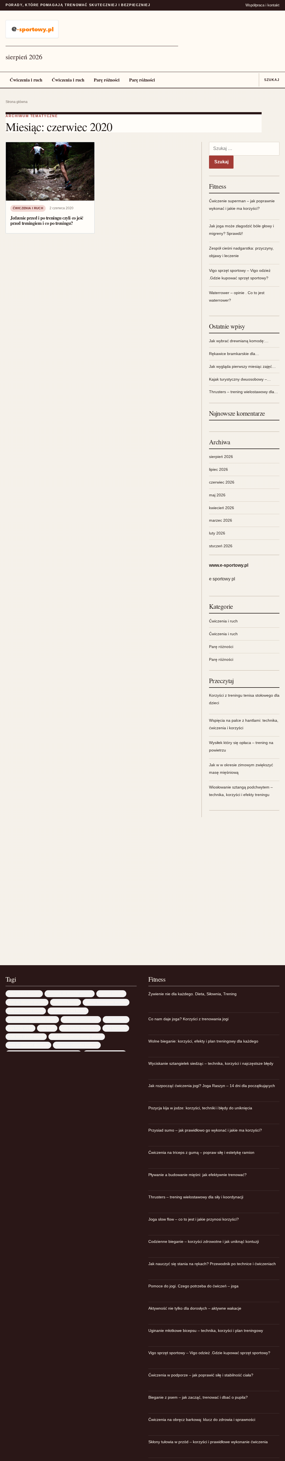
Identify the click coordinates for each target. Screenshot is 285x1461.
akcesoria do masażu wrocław (69, 993)
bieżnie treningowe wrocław (106, 1002)
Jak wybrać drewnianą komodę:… (239, 341)
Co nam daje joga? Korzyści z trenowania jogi (188, 1019)
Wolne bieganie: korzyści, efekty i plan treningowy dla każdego (203, 1041)
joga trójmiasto (116, 1028)
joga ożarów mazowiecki (80, 1028)
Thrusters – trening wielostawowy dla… (243, 392)
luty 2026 (217, 533)
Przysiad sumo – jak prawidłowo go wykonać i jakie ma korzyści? (205, 1130)
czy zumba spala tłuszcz (68, 1010)
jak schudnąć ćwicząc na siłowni (32, 1019)
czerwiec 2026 (221, 482)
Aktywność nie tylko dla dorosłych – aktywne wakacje (194, 1308)
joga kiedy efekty (20, 1028)
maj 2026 (217, 495)
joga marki (47, 1028)
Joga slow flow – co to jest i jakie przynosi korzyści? (193, 1219)
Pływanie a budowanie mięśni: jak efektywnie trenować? (197, 1174)
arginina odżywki (111, 993)
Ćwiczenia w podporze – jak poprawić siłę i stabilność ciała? (200, 1375)
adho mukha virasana (24, 993)
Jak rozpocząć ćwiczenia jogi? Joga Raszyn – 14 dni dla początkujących (211, 1085)
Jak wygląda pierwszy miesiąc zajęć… (242, 366)
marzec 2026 (220, 520)
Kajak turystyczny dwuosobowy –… (240, 379)
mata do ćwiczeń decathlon (28, 1045)
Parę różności (107, 80)
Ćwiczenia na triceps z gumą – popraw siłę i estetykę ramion (201, 1152)
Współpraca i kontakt (262, 5)
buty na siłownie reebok (26, 1010)
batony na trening (65, 1002)
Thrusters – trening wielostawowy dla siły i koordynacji (195, 1197)
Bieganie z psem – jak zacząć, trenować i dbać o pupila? (198, 1397)
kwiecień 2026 (221, 508)
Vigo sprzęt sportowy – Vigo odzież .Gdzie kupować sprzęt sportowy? (209, 1353)
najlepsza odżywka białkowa (77, 1045)
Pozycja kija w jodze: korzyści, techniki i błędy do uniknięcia (200, 1108)
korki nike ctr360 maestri (26, 1036)
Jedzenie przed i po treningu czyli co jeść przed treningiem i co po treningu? (46, 220)
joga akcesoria (116, 1019)
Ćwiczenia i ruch (26, 80)
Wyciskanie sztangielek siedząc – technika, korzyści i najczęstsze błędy (210, 1063)
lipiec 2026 (218, 469)
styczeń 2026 (220, 546)
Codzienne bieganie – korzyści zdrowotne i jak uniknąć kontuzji (203, 1241)
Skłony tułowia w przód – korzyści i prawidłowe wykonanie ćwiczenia (208, 1442)
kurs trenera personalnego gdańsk (77, 1036)
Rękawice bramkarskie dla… (234, 353)
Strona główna (17, 102)
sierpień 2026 (221, 456)
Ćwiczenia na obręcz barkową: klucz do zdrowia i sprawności (201, 1419)
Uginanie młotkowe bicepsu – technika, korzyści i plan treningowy (205, 1330)
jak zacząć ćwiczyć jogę (81, 1019)
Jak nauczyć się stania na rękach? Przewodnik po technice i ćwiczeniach (212, 1264)
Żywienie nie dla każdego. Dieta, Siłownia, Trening (192, 994)
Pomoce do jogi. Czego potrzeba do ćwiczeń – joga (193, 1286)
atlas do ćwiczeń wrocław (27, 1002)
